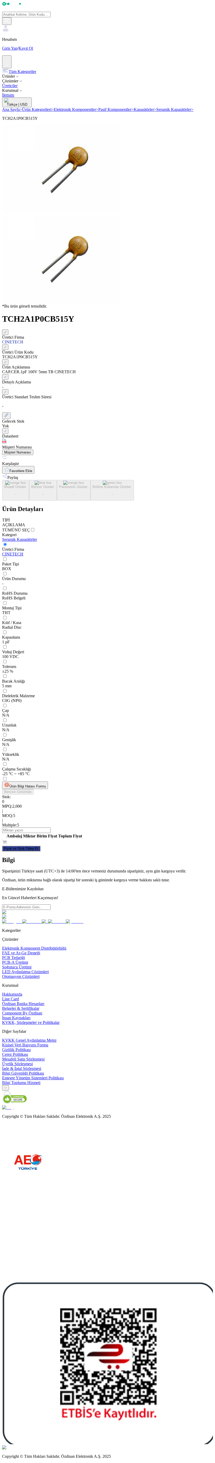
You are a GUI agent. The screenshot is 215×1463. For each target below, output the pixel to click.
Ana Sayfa (12, 109)
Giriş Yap (10, 48)
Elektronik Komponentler (76, 109)
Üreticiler (10, 85)
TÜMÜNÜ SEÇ (16, 530)
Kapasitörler (145, 109)
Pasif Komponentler (116, 109)
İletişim (8, 95)
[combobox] (5, 1088)
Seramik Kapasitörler (175, 109)
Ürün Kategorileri (38, 109)
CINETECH (12, 554)
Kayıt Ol (26, 48)
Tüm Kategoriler (22, 71)
